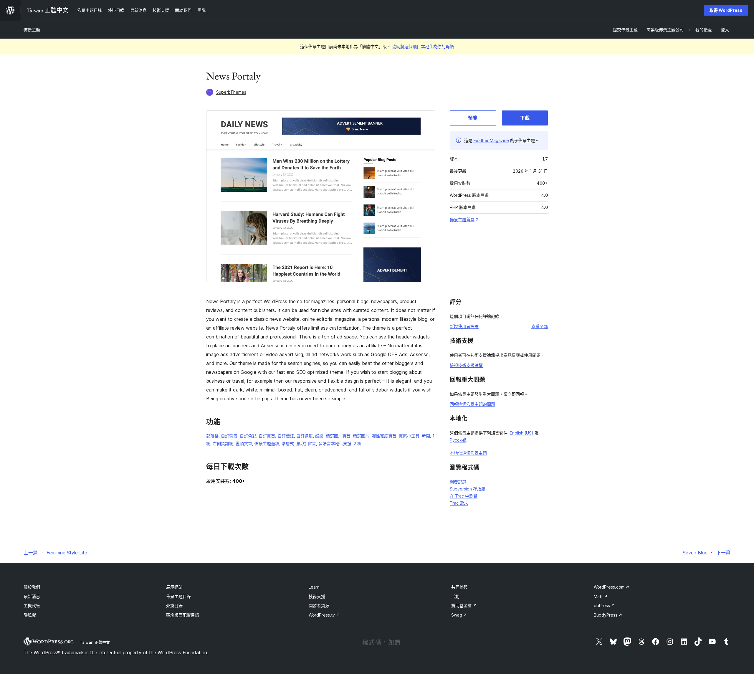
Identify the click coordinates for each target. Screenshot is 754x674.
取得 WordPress (726, 10)
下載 (525, 118)
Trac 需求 (459, 503)
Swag (459, 614)
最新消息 (32, 596)
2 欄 (357, 443)
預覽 (472, 118)
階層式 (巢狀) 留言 (299, 443)
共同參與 (459, 586)
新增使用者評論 (464, 326)
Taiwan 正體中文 (95, 642)
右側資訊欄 (223, 443)
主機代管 (32, 605)
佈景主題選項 (266, 443)
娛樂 (319, 435)
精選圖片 (361, 435)
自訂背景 (229, 435)
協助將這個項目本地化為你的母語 (423, 46)
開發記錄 (458, 481)
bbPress (604, 605)
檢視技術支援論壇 (466, 365)
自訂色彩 (248, 435)
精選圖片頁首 (338, 435)
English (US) (521, 432)
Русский (458, 439)
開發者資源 (319, 605)
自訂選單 (304, 435)
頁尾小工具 (409, 435)
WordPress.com (611, 586)
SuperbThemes (231, 92)
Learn (314, 586)
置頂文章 (244, 443)
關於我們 (32, 586)
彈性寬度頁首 (384, 435)
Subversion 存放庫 (467, 488)
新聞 (426, 435)
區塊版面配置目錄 (182, 614)
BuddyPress (608, 614)
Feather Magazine (491, 140)
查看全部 (539, 326)
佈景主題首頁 (462, 219)
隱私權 (30, 614)
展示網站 (174, 586)
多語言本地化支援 (334, 443)
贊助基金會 (464, 605)
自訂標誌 (285, 435)
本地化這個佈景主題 (468, 452)
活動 (455, 596)
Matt (601, 596)
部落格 (212, 435)
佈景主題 (32, 29)
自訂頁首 (267, 435)
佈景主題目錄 (178, 596)
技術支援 (317, 596)
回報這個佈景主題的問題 (472, 404)
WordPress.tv (324, 614)
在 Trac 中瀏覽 (463, 495)
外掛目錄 (174, 605)
